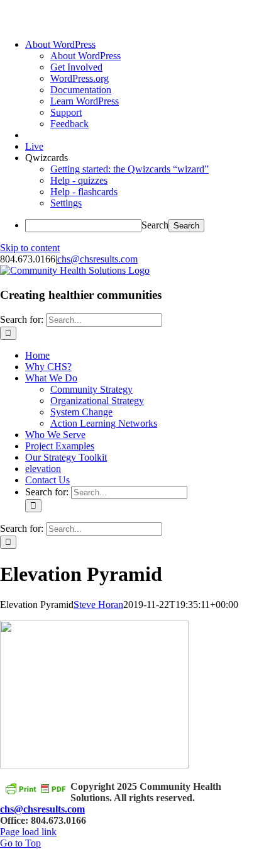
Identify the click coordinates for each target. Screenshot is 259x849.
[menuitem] (60, 44)
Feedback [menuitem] (69, 123)
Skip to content (30, 247)
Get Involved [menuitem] (76, 67)
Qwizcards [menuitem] (46, 157)
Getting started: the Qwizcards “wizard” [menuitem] (129, 169)
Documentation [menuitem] (80, 89)
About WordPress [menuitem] (85, 55)
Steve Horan (98, 604)
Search (154, 225)
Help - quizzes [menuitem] (78, 180)
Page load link (28, 831)
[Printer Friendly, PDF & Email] (35, 788)
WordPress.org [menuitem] (79, 78)
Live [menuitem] (34, 146)
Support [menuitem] (66, 112)
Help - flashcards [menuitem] (84, 191)
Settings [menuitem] (66, 203)
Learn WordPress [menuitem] (84, 101)
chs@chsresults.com (97, 259)
